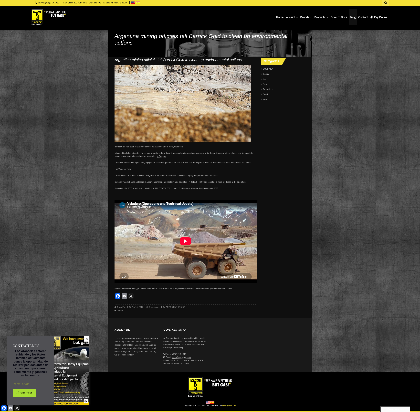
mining (181, 307)
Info (264, 79)
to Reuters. (161, 156)
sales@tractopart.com (181, 357)
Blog (353, 17)
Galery (266, 74)
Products (320, 17)
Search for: (385, 2)
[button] (86, 339)
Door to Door (339, 17)
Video (265, 99)
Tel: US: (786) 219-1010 (48, 3)
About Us (292, 17)
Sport (265, 94)
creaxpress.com (229, 405)
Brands (305, 17)
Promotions (268, 89)
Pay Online (380, 17)
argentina (171, 307)
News (120, 310)
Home (280, 17)
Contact (363, 17)
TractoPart (121, 307)
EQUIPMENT (269, 69)
